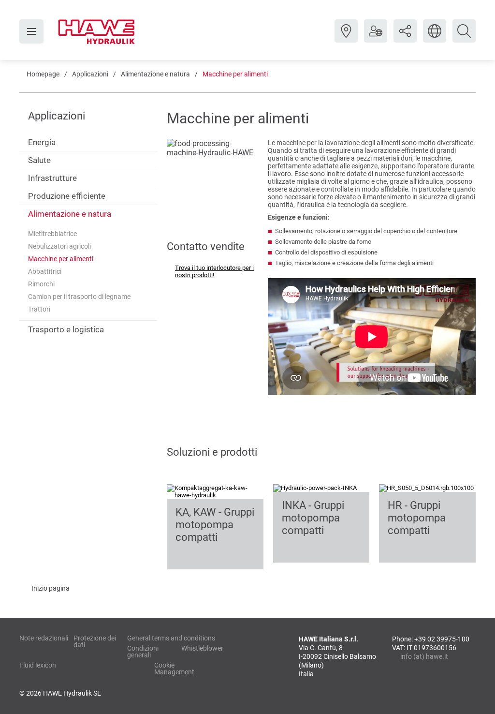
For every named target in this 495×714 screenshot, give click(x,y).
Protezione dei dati (94, 641)
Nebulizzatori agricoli (59, 246)
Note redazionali (43, 638)
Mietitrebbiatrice (52, 234)
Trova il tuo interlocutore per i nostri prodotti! (214, 271)
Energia (42, 142)
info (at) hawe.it (424, 656)
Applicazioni (90, 74)
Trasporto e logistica (66, 329)
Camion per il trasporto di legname (79, 296)
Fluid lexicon (37, 665)
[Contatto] (346, 38)
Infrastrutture (52, 178)
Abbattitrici (44, 271)
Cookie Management (174, 668)
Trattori (39, 309)
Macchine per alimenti (235, 74)
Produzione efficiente (66, 196)
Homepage (43, 74)
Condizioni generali (143, 651)
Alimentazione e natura (155, 74)
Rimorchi (41, 284)
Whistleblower (202, 648)
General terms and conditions (171, 638)
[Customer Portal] (375, 38)
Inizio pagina (50, 588)
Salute (39, 160)
